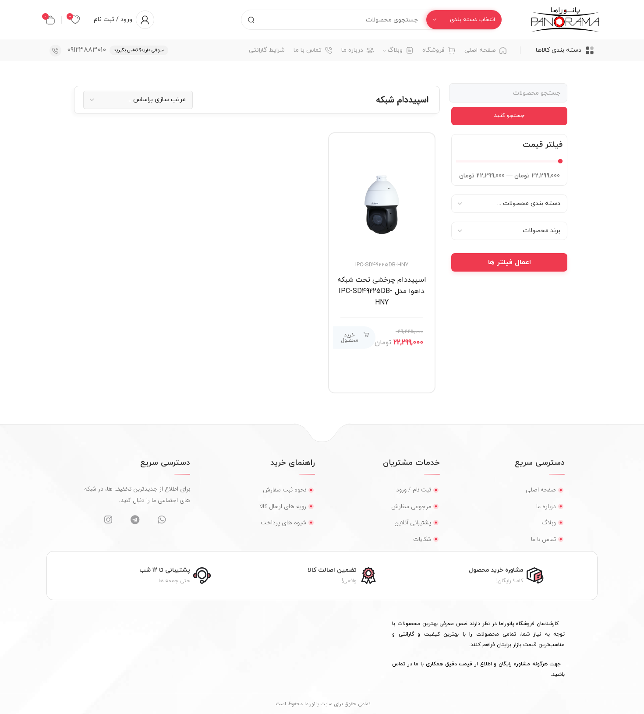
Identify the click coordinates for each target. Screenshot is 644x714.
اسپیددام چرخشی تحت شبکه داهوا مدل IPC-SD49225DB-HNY (381, 291)
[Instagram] (108, 519)
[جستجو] (251, 20)
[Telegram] (134, 519)
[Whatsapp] (161, 519)
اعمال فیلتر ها (509, 262)
